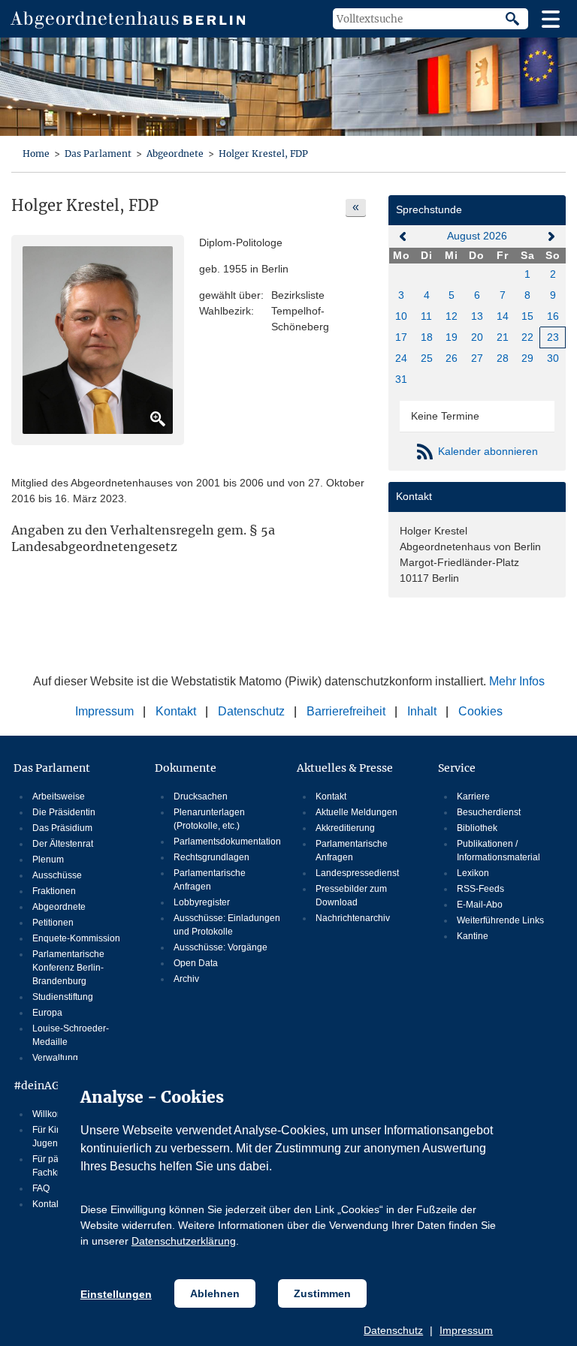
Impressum (466, 1330)
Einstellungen (116, 1294)
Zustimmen (322, 1293)
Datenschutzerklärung (183, 1241)
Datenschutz (393, 1330)
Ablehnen (215, 1293)
